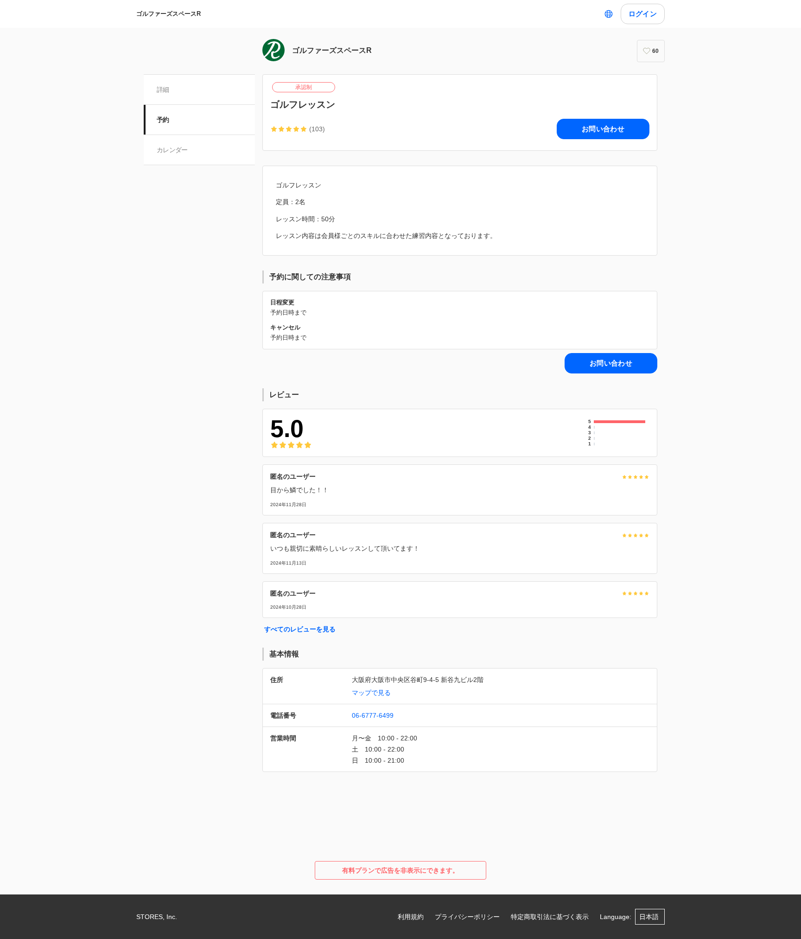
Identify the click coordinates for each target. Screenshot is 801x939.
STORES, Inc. (156, 916)
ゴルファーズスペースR (168, 13)
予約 (163, 119)
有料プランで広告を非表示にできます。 (400, 870)
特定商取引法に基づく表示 (550, 916)
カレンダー (172, 150)
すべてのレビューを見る (300, 629)
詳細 (163, 89)
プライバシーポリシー (467, 916)
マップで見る (371, 692)
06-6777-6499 (373, 715)
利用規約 (411, 916)
